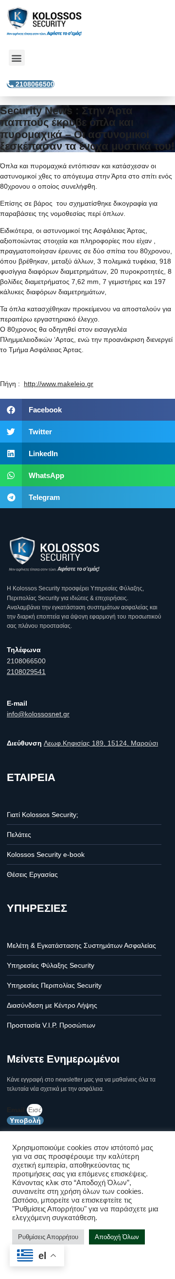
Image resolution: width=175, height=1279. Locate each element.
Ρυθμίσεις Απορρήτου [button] (48, 1237)
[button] (17, 58)
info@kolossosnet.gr (38, 714)
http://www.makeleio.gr (58, 384)
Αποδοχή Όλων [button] (117, 1237)
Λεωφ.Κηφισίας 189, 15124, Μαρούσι (101, 743)
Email (17, 1110)
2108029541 (26, 671)
